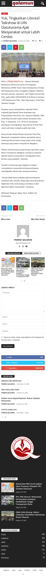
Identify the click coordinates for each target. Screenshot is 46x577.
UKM (3, 554)
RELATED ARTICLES (13, 253)
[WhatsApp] (21, 47)
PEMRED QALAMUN (10, 41)
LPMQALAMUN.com (15, 81)
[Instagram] (23, 247)
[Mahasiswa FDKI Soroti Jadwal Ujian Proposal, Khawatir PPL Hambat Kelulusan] (8, 262)
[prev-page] (21, 280)
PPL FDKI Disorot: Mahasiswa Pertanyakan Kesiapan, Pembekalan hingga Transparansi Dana (22, 272)
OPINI (3, 550)
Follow (40, 363)
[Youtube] (26, 247)
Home (3, 9)
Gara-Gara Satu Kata (10, 389)
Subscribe (39, 368)
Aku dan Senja (38, 219)
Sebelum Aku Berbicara (11, 381)
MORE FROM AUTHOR (31, 253)
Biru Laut (5, 219)
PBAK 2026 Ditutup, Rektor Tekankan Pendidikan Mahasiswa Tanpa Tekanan (37, 272)
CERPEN (4, 546)
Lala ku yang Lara (9, 409)
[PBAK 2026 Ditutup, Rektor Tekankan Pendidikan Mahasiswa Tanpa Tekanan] (38, 262)
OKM (3, 542)
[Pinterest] (15, 47)
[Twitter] (9, 47)
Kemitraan (5, 558)
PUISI (3, 535)
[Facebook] (3, 47)
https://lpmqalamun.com (23, 243)
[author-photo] (23, 231)
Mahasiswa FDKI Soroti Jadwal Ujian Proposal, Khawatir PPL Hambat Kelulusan (7, 272)
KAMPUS (9, 9)
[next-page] (24, 280)
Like (41, 357)
